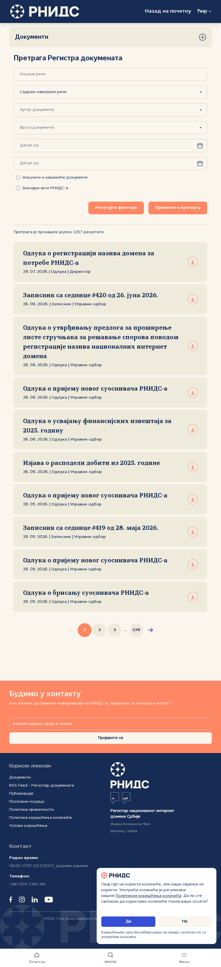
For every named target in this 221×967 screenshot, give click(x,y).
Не (184, 921)
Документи (20, 777)
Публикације (21, 794)
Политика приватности (31, 810)
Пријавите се (110, 738)
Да (128, 921)
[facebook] (10, 899)
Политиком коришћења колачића (148, 896)
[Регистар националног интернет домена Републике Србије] (44, 11)
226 (136, 630)
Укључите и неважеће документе (54, 177)
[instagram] (22, 899)
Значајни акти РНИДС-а (45, 188)
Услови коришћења (28, 826)
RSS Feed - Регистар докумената (41, 786)
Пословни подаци (26, 802)
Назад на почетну (168, 11)
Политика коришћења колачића (40, 818)
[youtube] (49, 899)
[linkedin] (35, 899)
